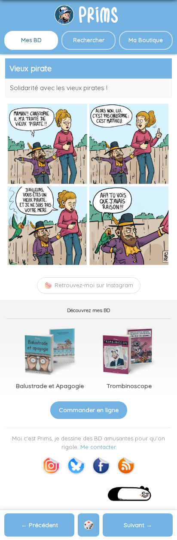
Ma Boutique (145, 39)
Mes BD (31, 39)
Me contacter (98, 446)
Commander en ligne (89, 410)
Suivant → (138, 525)
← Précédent (39, 525)
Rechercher (88, 39)
